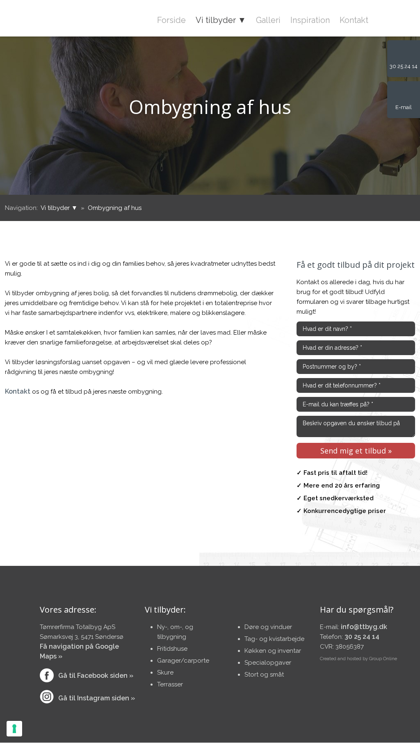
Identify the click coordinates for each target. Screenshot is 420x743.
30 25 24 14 (362, 636)
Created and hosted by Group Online (358, 658)
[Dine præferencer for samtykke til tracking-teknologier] (14, 728)
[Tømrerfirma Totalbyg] (52, 17)
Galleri (268, 20)
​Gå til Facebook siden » (95, 675)
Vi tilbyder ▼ (221, 20)
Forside (171, 20)
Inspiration (310, 20)
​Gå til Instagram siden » (96, 698)
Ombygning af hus (115, 208)
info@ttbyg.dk (364, 627)
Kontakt (354, 20)
